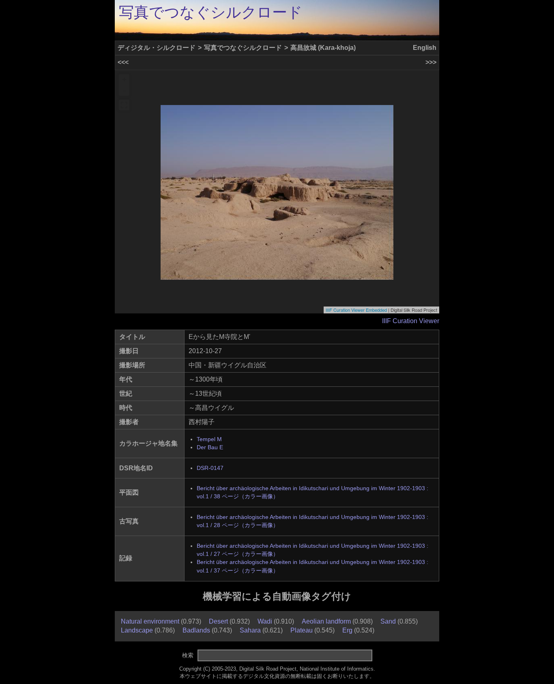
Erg (347, 630)
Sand (388, 621)
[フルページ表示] (124, 105)
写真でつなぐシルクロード (211, 12)
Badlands (196, 630)
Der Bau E (210, 447)
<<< (123, 62)
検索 (187, 655)
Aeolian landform (326, 621)
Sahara (250, 630)
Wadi (265, 621)
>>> (430, 62)
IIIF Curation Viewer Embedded (356, 310)
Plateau (301, 630)
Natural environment (150, 621)
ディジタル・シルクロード (156, 47)
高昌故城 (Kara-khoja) (323, 47)
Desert (218, 621)
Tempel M (209, 439)
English (424, 47)
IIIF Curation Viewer (410, 320)
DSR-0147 (210, 468)
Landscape (137, 630)
